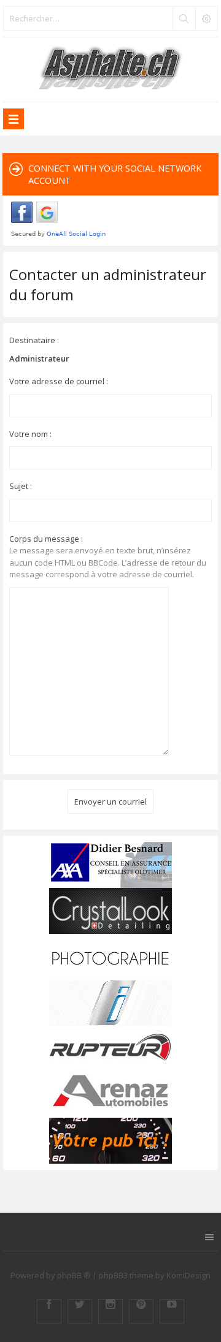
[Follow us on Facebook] (49, 1311)
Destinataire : (34, 340)
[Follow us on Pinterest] (141, 1311)
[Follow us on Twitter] (80, 1311)
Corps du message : (46, 538)
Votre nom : (30, 433)
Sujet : (20, 485)
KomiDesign (188, 1275)
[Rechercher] (184, 18)
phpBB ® (74, 1275)
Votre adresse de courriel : (58, 381)
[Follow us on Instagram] (110, 1311)
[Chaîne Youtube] (172, 1311)
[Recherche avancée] (206, 18)
